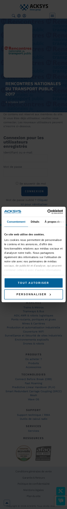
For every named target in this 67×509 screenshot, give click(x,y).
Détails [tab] (35, 221)
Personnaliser (31, 294)
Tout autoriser (33, 282)
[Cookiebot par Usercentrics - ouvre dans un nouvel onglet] (48, 211)
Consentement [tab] (16, 221)
